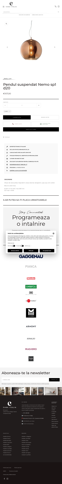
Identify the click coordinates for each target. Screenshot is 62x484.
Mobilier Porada (25, 446)
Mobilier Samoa (6, 436)
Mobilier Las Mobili (26, 438)
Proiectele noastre (54, 412)
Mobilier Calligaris (7, 446)
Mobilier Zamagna (26, 452)
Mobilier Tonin (25, 450)
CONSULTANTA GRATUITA (37, 14)
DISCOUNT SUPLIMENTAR (24, 14)
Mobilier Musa (25, 440)
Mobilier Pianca (6, 438)
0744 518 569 (26, 413)
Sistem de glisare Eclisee (55, 426)
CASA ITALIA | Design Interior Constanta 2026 (10, 412)
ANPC (4, 471)
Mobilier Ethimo (7, 452)
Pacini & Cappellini (26, 444)
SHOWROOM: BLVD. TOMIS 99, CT (18, 164)
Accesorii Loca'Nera (26, 454)
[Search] (58, 12)
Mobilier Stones (25, 448)
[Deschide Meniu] (4, 7)
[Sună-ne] (56, 7)
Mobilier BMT (6, 444)
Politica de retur (18, 467)
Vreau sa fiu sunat (31, 129)
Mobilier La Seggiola (26, 436)
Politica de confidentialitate (9, 474)
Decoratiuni (54, 419)
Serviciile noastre (54, 408)
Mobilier (53, 415)
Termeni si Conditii (13, 471)
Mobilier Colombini (7, 442)
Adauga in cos (45, 117)
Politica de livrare (7, 467)
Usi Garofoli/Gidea (7, 454)
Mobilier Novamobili (26, 442)
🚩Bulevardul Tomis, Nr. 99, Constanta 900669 (33, 418)
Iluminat (54, 417)
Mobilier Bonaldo (7, 440)
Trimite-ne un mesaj (28, 415)
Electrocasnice (55, 421)
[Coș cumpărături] (58, 7)
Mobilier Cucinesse (7, 448)
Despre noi (54, 406)
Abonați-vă (54, 379)
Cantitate (5, 102)
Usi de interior (55, 423)
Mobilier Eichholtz (7, 450)
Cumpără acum (17, 117)
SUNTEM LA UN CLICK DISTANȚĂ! (18, 170)
